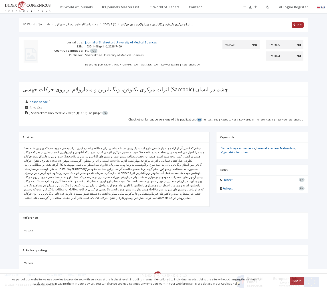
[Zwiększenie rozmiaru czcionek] (258, 7)
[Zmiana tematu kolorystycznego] (268, 7)
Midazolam (287, 148)
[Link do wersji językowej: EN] (323, 7)
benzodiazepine (267, 148)
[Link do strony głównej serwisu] (27, 6)
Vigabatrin (228, 152)
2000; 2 (109, 24)
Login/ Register (295, 7)
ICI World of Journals (36, 24)
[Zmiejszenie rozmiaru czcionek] (242, 7)
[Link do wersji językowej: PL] (319, 7)
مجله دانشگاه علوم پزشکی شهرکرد (76, 24)
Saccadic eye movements (238, 148)
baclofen (242, 152)
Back (298, 25)
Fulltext (227, 180)
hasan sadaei (39, 102)
